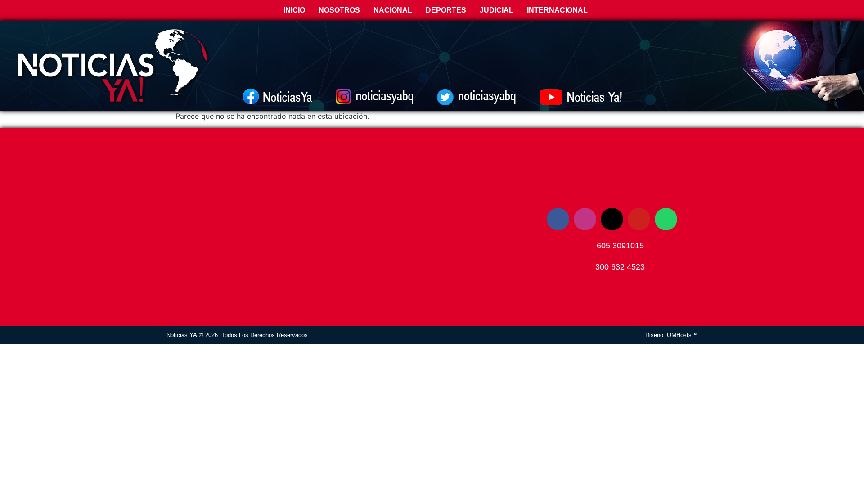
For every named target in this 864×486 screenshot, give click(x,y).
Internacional (557, 10)
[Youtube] (639, 219)
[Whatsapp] (666, 219)
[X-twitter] (612, 219)
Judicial (496, 10)
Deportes (446, 10)
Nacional (393, 10)
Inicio (293, 10)
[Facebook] (558, 219)
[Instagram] (585, 219)
